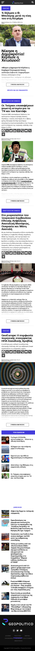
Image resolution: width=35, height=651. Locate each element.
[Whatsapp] (18, 130)
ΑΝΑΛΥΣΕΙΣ (18, 640)
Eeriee (29, 648)
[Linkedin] (14, 130)
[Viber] (22, 130)
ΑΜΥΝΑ (27, 635)
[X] (7, 130)
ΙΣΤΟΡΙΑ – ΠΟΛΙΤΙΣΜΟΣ (24, 638)
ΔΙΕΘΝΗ (8, 635)
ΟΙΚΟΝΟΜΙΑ (9, 638)
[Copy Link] (30, 130)
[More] (3, 134)
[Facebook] (3, 130)
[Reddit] (11, 130)
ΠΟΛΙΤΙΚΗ (17, 635)
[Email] (26, 130)
